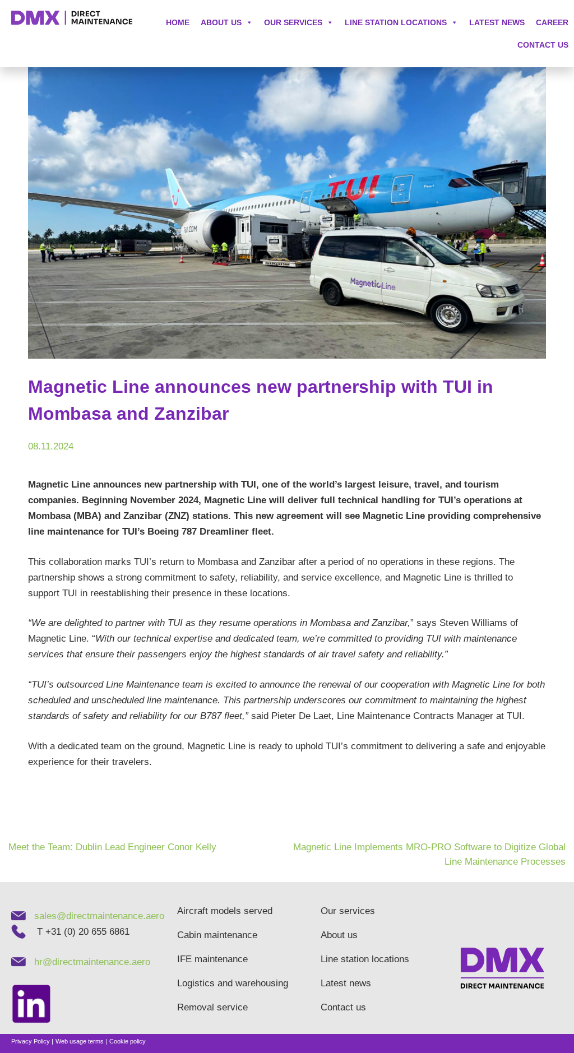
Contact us (542, 44)
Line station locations (365, 959)
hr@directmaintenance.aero (92, 962)
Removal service (212, 1007)
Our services (293, 22)
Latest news (497, 22)
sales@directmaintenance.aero (99, 916)
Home (177, 22)
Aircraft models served (224, 911)
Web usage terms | (81, 1041)
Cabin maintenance (217, 935)
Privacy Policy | (32, 1041)
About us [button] (221, 22)
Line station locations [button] (396, 22)
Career (552, 22)
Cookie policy (127, 1041)
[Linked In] (36, 1004)
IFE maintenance (212, 959)
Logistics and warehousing (226, 983)
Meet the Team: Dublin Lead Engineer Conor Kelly (112, 847)
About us (339, 935)
